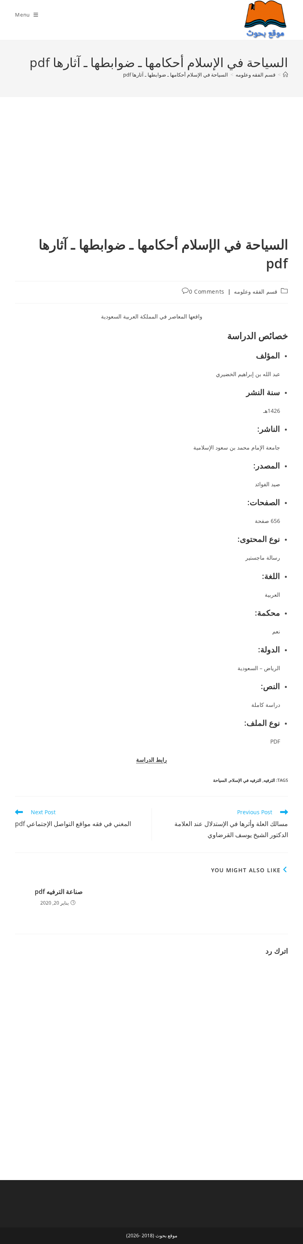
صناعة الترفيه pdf (59, 891)
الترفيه (269, 780)
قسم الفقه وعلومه (255, 291)
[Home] (285, 74)
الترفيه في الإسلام (245, 780)
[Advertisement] (151, 176)
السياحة (220, 780)
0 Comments (206, 291)
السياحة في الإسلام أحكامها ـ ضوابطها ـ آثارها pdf (175, 74)
